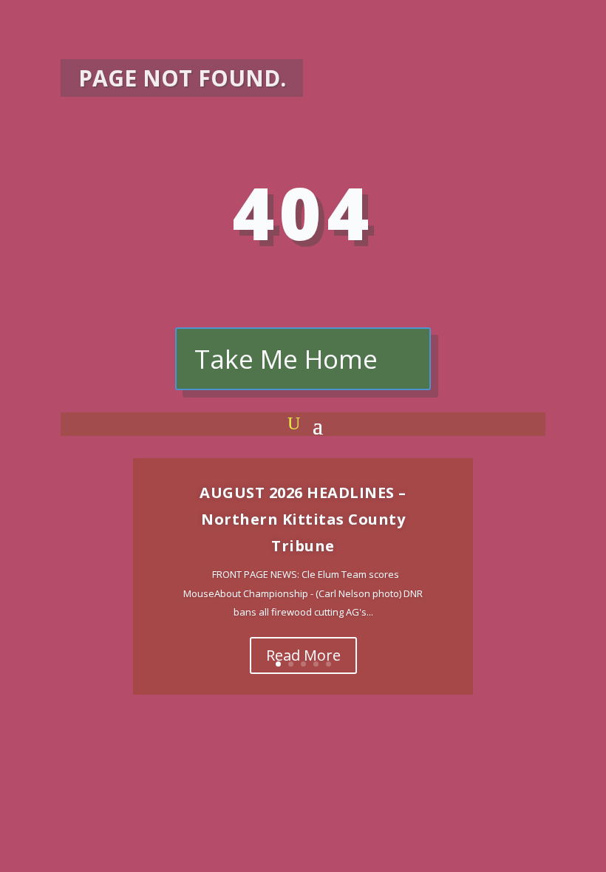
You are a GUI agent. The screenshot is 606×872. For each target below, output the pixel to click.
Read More (303, 655)
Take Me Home (286, 358)
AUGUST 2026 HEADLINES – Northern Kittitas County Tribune (303, 519)
